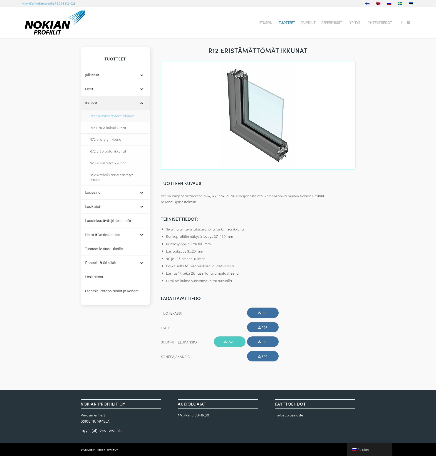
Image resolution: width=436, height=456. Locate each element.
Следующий (345, 115)
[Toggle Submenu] (142, 75)
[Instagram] (408, 22)
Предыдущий (171, 115)
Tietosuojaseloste (289, 415)
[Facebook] (402, 22)
